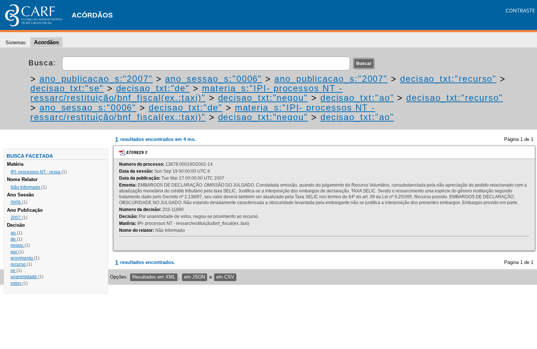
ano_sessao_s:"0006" (213, 79)
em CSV (225, 277)
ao (14, 232)
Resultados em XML (153, 277)
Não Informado (26, 187)
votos (16, 283)
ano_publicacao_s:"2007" (96, 79)
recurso (19, 264)
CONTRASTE (520, 10)
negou (17, 245)
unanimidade (24, 276)
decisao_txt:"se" (67, 88)
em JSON (194, 277)
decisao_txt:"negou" (263, 98)
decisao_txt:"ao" (357, 98)
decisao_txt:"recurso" (448, 79)
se (13, 270)
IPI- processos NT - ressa (36, 171)
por (14, 251)
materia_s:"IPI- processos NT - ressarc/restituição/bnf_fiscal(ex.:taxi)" (186, 93)
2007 (16, 217)
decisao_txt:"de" (153, 88)
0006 (16, 202)
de (14, 239)
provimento (22, 258)
